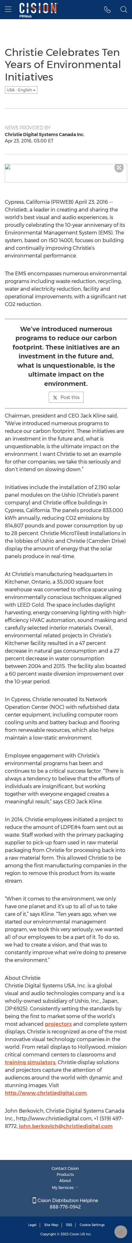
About (65, 1180)
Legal (32, 1225)
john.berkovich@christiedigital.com (66, 1126)
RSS (69, 1225)
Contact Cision (65, 1168)
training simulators (30, 1062)
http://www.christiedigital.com (46, 1093)
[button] (107, 9)
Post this (70, 397)
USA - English (20, 90)
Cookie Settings (92, 1225)
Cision (74, 1234)
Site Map (51, 1225)
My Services (63, 1187)
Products (65, 1174)
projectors (58, 1024)
